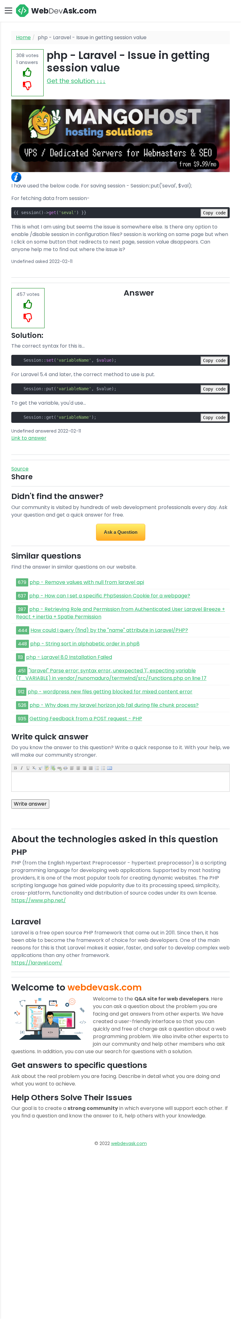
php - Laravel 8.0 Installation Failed (69, 657)
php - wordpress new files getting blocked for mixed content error (110, 691)
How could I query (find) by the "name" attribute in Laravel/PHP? (109, 630)
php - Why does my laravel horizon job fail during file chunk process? (114, 705)
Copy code (214, 212)
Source (20, 468)
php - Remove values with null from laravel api (86, 582)
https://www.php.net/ (38, 900)
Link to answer (28, 438)
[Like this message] (27, 72)
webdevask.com (129, 1143)
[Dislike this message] (27, 86)
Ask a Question (120, 532)
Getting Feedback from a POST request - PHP (85, 718)
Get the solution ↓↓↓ (76, 81)
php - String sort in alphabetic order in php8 (85, 643)
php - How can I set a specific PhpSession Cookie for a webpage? (109, 595)
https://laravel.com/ (36, 962)
